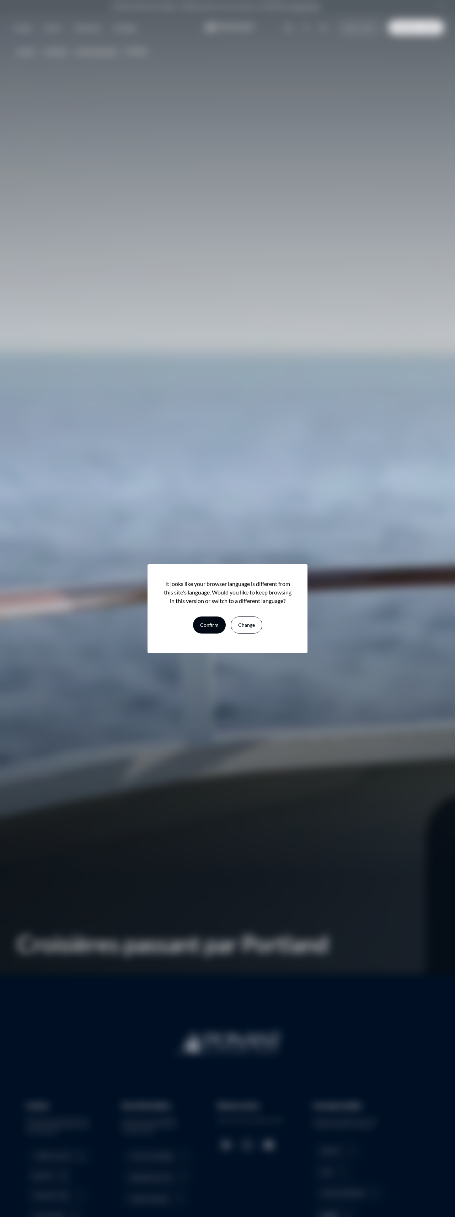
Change (246, 625)
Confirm (209, 625)
